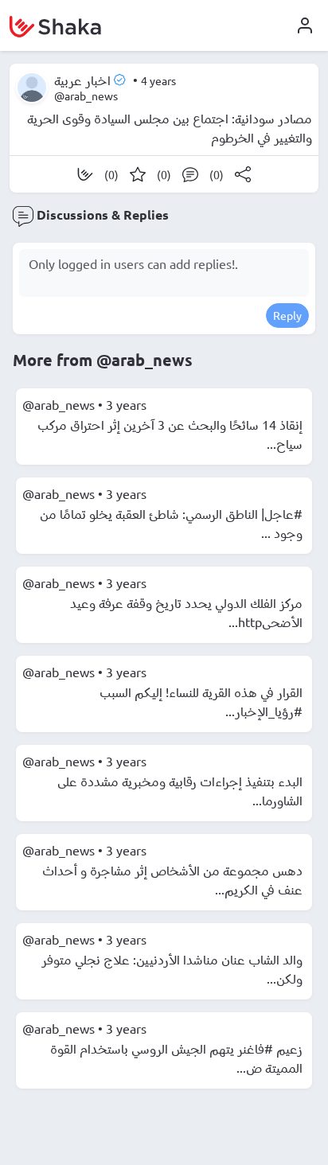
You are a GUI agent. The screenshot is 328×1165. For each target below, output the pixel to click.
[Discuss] (190, 174)
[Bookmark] (137, 174)
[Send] (243, 174)
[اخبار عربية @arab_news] (32, 87)
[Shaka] (85, 174)
